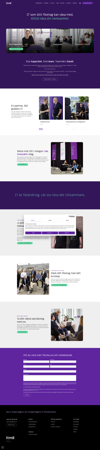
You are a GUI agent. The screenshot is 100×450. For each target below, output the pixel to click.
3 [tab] (78, 129)
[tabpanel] (51, 111)
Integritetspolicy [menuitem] (32, 424)
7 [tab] (87, 129)
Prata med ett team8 (50, 79)
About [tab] (67, 220)
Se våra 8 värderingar (25, 243)
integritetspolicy (35, 390)
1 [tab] (73, 129)
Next (42, 129)
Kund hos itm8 (87, 3)
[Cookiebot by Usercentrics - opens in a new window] (70, 216)
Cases (57, 3)
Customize (49, 232)
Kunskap (46, 3)
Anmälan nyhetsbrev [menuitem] (55, 426)
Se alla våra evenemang (59, 285)
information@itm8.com (11, 421)
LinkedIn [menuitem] (53, 424)
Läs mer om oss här (16, 49)
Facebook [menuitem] (53, 421)
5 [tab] (82, 129)
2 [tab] (75, 129)
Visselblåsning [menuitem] (32, 426)
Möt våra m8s (22, 332)
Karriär (62, 3)
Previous (40, 129)
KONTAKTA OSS (11, 424)
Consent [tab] (32, 220)
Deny (33, 232)
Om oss (52, 3)
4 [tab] (80, 129)
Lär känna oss (22, 164)
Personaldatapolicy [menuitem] (33, 421)
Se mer (41, 124)
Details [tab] (50, 220)
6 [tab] (85, 129)
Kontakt (68, 3)
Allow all (66, 232)
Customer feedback (33, 434)
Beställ (75, 3)
